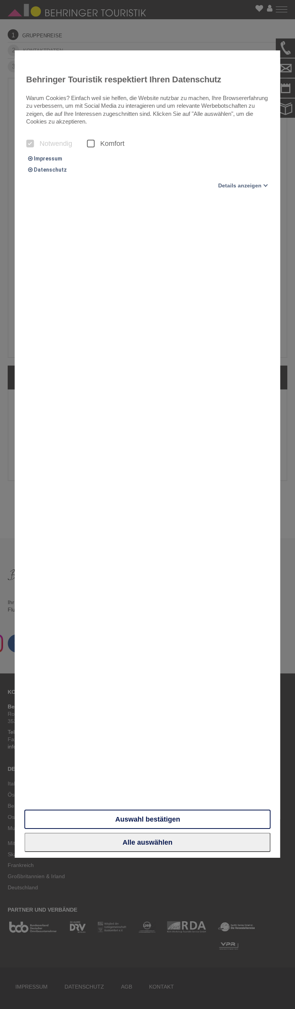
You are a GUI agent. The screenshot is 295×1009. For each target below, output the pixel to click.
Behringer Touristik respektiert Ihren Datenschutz (123, 79)
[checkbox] (30, 143)
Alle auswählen (147, 842)
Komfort (112, 143)
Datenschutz (50, 170)
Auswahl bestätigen (147, 819)
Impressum (47, 158)
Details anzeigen (240, 185)
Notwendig (56, 143)
